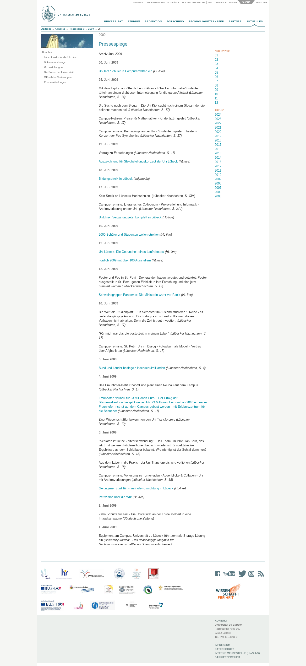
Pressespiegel (76, 28)
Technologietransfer (206, 21)
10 (216, 94)
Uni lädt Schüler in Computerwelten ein (125, 71)
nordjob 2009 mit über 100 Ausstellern (125, 260)
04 (216, 68)
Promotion (153, 21)
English (262, 2)
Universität (113, 21)
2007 (218, 188)
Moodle (221, 2)
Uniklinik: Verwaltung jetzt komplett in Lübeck (130, 217)
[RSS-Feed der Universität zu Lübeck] (260, 576)
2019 (218, 136)
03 (216, 64)
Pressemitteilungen (55, 82)
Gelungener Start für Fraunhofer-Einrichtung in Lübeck (136, 488)
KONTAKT (221, 620)
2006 (218, 192)
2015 (218, 153)
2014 (218, 157)
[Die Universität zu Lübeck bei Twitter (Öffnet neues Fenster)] (241, 576)
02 (216, 59)
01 (216, 55)
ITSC (210, 2)
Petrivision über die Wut (115, 497)
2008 (218, 183)
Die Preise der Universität (59, 72)
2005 (218, 196)
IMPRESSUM (222, 645)
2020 (218, 132)
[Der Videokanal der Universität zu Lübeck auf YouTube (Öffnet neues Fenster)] (228, 576)
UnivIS (233, 2)
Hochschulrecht (193, 2)
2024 (218, 114)
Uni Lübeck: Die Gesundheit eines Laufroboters (131, 252)
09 (216, 90)
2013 (218, 162)
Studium (134, 21)
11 (216, 98)
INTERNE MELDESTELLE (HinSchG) (237, 653)
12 (216, 102)
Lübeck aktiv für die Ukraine (60, 57)
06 (216, 77)
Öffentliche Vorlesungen (57, 77)
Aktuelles (254, 21)
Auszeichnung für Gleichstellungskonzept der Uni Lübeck (138, 161)
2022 (218, 123)
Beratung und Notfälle (163, 2)
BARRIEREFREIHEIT (227, 657)
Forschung (175, 21)
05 (216, 72)
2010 (218, 175)
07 (216, 81)
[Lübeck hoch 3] (78, 606)
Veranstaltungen (53, 67)
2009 (91, 28)
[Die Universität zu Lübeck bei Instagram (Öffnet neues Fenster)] (250, 576)
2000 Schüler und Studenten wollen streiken (129, 234)
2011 (218, 170)
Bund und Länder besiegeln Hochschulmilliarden (132, 368)
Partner (235, 21)
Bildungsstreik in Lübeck (116, 178)
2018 (218, 140)
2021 (218, 127)
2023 (218, 119)
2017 (218, 144)
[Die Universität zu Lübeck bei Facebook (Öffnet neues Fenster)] (218, 576)
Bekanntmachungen (55, 62)
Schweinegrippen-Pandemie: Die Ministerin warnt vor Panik (139, 295)
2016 (218, 149)
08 (216, 85)
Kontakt (139, 2)
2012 (218, 166)
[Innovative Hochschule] (155, 606)
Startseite (46, 28)
